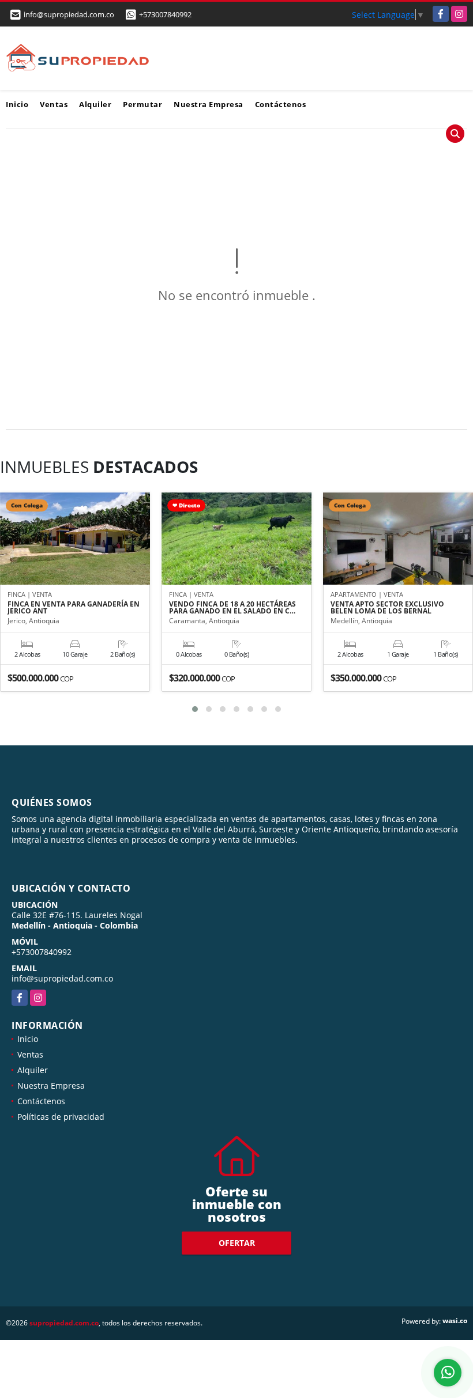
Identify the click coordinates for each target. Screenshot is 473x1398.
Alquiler (95, 104)
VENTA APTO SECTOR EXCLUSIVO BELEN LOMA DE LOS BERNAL (387, 608)
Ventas (53, 104)
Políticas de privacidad (60, 1116)
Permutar (142, 104)
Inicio (17, 104)
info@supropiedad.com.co (62, 978)
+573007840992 (165, 14)
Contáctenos (280, 104)
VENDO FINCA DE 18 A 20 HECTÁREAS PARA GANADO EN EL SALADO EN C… (232, 608)
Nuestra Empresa (208, 104)
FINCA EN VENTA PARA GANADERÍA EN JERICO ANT (73, 608)
